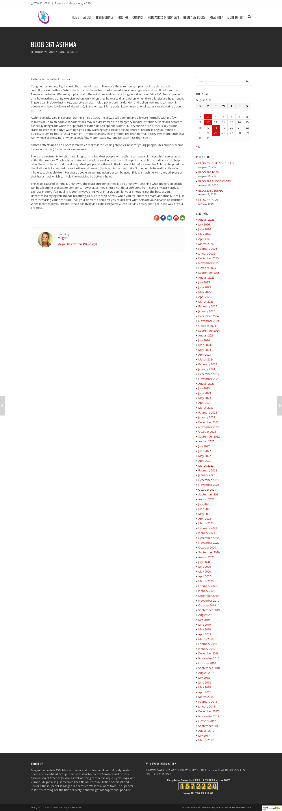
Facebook (163, 218)
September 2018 (209, 668)
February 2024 (207, 364)
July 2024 (204, 340)
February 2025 (207, 306)
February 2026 (207, 249)
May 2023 (204, 398)
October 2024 (207, 326)
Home (75, 17)
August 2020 (206, 557)
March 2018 (205, 697)
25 (215, 133)
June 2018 (204, 682)
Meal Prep (216, 17)
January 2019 (206, 649)
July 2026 (204, 224)
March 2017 (205, 740)
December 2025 (208, 258)
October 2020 (207, 547)
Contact (137, 17)
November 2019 (208, 600)
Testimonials (104, 17)
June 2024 (204, 345)
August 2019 (206, 615)
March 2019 (205, 639)
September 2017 (209, 726)
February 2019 (207, 644)
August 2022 (206, 441)
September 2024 (209, 331)
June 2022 (204, 451)
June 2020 (204, 567)
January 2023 (206, 417)
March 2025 (205, 301)
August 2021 (206, 499)
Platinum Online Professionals (233, 807)
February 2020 (207, 586)
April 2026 (204, 239)
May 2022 (204, 456)
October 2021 (207, 489)
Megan (63, 237)
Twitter (169, 218)
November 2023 (208, 379)
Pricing (123, 17)
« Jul (198, 146)
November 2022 (208, 427)
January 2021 (206, 533)
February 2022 (207, 470)
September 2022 (209, 436)
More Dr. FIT (235, 17)
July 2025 (204, 282)
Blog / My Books (194, 17)
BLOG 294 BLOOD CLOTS (214, 181)
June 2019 (204, 624)
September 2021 (209, 494)
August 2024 (206, 335)
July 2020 (204, 562)
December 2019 (208, 596)
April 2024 (204, 355)
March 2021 (205, 523)
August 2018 (206, 673)
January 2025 (206, 311)
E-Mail (182, 218)
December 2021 (208, 480)
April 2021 (204, 519)
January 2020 (206, 591)
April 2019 (204, 634)
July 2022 (204, 446)
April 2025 (204, 297)
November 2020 (208, 543)
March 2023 (205, 408)
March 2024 (205, 359)
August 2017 (206, 731)
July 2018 (204, 678)
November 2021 (208, 485)
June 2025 (204, 287)
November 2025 (208, 263)
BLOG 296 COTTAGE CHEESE (216, 163)
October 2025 (207, 268)
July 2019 (204, 620)
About (87, 17)
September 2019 (209, 610)
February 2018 (207, 702)
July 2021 (204, 504)
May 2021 (204, 514)
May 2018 (204, 687)
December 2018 (208, 653)
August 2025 (206, 277)
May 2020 (204, 571)
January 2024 (206, 369)
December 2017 (208, 711)
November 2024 (208, 321)
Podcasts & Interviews (163, 17)
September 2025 (209, 273)
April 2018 (204, 692)
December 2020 (208, 538)
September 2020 (209, 552)
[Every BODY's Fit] (44, 17)
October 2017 (207, 721)
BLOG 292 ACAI (208, 200)
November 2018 (208, 658)
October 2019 (207, 605)
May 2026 (204, 234)
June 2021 (204, 509)
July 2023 (204, 388)
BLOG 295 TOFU (208, 172)
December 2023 (208, 374)
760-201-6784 (42, 3)
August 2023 (206, 384)
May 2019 (204, 629)
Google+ (157, 218)
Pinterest (176, 218)
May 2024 (204, 350)
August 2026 (206, 220)
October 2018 (207, 663)
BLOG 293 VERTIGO (210, 190)
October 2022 (207, 432)
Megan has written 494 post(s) (77, 244)
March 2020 (205, 581)
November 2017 (208, 716)
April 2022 (204, 461)
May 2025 (204, 292)
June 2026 (204, 229)
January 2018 (206, 706)
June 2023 (204, 393)
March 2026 (205, 244)
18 (215, 127)
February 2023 (207, 412)
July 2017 (204, 735)
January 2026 (206, 253)
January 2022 (206, 475)
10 (208, 122)
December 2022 (208, 422)
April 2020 (204, 576)
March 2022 (205, 465)
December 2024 (208, 316)
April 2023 (204, 403)
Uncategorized (68, 51)
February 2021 (207, 528)
